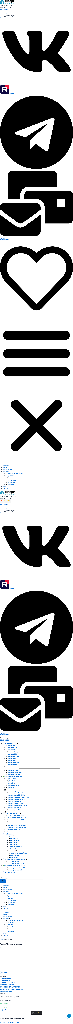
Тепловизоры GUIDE (12, 745)
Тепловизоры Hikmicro (13, 762)
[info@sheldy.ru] (36, 235)
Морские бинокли (14, 857)
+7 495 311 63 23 (4, 12)
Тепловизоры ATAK (12, 748)
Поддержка (6, 471)
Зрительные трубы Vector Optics (16, 863)
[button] (36, 389)
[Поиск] (3, 881)
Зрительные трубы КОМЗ (14, 861)
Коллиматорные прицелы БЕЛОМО (16, 820)
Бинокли (10, 836)
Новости (5, 467)
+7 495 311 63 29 (4, 14)
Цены (4, 486)
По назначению (11, 851)
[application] (9, 471)
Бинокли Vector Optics (16, 847)
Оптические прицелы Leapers (15, 801)
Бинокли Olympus (14, 849)
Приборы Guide (11, 783)
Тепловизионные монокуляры (15, 772)
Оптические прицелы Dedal (14, 808)
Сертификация (11, 482)
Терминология (11, 484)
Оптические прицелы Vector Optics (16, 793)
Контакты (5, 488)
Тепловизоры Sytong (13, 752)
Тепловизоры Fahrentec (13, 756)
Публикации (11, 476)
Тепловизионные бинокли (14, 774)
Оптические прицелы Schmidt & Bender (17, 805)
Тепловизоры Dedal (12, 758)
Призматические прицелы (14, 830)
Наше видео (10, 478)
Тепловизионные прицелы (14, 770)
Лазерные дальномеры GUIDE (15, 870)
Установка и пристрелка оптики (15, 474)
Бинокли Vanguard (14, 840)
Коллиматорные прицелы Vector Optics (17, 815)
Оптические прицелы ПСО (14, 810)
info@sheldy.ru (4, 239)
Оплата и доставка (7, 469)
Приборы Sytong (12, 779)
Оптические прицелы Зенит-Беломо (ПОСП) (18, 797)
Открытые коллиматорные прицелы (17, 825)
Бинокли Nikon (14, 842)
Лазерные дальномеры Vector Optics (17, 868)
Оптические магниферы (13, 832)
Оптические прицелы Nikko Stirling (16, 795)
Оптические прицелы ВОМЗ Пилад (16, 799)
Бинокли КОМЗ (14, 838)
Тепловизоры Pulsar (12, 765)
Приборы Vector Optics (13, 785)
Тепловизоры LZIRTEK (13, 750)
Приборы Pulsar (11, 787)
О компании (6, 465)
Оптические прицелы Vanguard (15, 803)
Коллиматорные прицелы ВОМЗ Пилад (17, 818)
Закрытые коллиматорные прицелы (17, 827)
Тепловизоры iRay (12, 760)
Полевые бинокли (14, 855)
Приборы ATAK (11, 781)
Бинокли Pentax (14, 844)
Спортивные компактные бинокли (18, 853)
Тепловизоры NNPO (12, 754)
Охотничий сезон (12, 480)
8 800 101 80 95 (4, 9)
